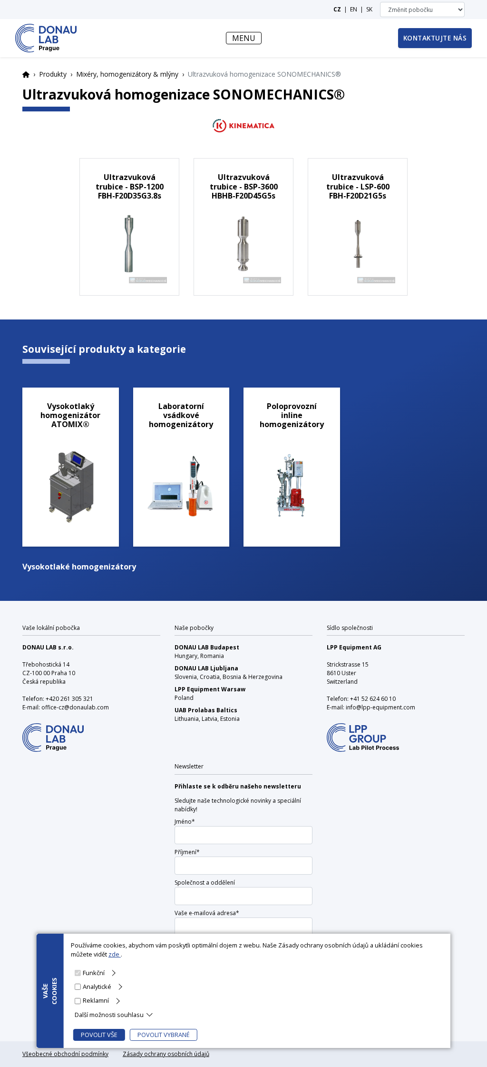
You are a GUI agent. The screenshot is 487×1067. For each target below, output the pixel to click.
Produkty (53, 74)
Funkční (94, 972)
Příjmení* (187, 852)
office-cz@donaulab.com (75, 707)
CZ (337, 9)
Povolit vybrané (163, 1034)
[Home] (46, 38)
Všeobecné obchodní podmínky (65, 1054)
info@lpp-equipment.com (380, 707)
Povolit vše (99, 1034)
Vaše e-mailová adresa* (207, 913)
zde (114, 954)
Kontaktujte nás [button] (435, 37)
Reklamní (96, 1000)
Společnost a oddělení (205, 882)
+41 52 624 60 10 (373, 699)
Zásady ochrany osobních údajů (166, 1054)
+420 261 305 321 (69, 699)
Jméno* (185, 822)
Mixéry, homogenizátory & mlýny (127, 74)
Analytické (97, 986)
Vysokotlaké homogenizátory (79, 566)
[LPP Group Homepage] (53, 732)
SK (369, 9)
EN (353, 9)
